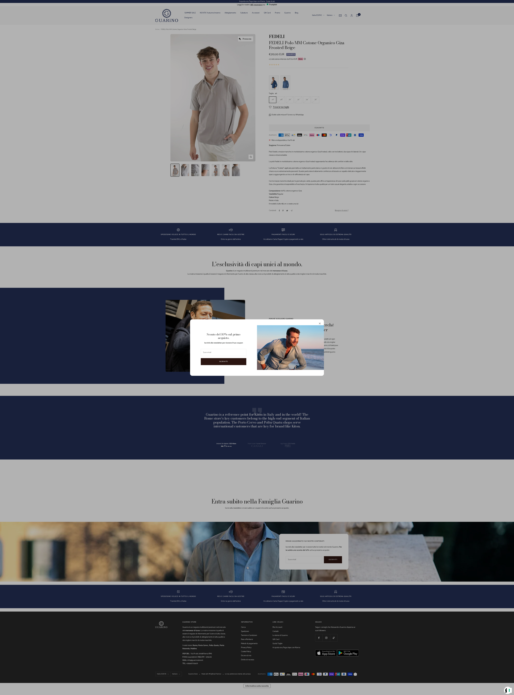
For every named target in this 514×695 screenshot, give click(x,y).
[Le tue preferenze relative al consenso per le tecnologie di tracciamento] (509, 690)
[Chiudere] (320, 323)
